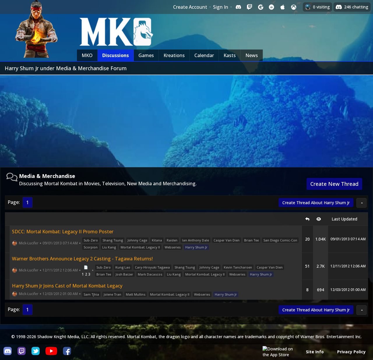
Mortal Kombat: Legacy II (140, 247)
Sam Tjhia (91, 294)
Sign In (220, 7)
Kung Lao (122, 267)
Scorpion (91, 247)
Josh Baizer (124, 274)
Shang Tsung (113, 240)
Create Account (190, 7)
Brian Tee (251, 240)
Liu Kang (109, 247)
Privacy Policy (351, 351)
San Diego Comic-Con (280, 240)
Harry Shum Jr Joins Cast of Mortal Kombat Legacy (67, 286)
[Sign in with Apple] (282, 7)
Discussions (115, 55)
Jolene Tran (112, 294)
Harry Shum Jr (196, 247)
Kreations (174, 55)
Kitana (157, 240)
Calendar (204, 55)
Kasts (230, 55)
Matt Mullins (135, 294)
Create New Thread (334, 183)
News (251, 55)
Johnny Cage (137, 240)
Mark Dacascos (150, 274)
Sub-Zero (91, 240)
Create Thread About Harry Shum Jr (316, 202)
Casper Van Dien (227, 240)
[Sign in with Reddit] (271, 7)
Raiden (172, 240)
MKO (87, 55)
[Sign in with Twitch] (249, 7)
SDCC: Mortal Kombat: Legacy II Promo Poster (62, 231)
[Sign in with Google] (260, 7)
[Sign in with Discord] (238, 7)
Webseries (173, 247)
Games (146, 55)
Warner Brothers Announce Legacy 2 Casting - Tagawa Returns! (82, 258)
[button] (361, 203)
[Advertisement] (186, 119)
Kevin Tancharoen (238, 267)
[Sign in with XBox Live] (293, 7)
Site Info (315, 351)
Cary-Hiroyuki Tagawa (152, 267)
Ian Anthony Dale (195, 240)
